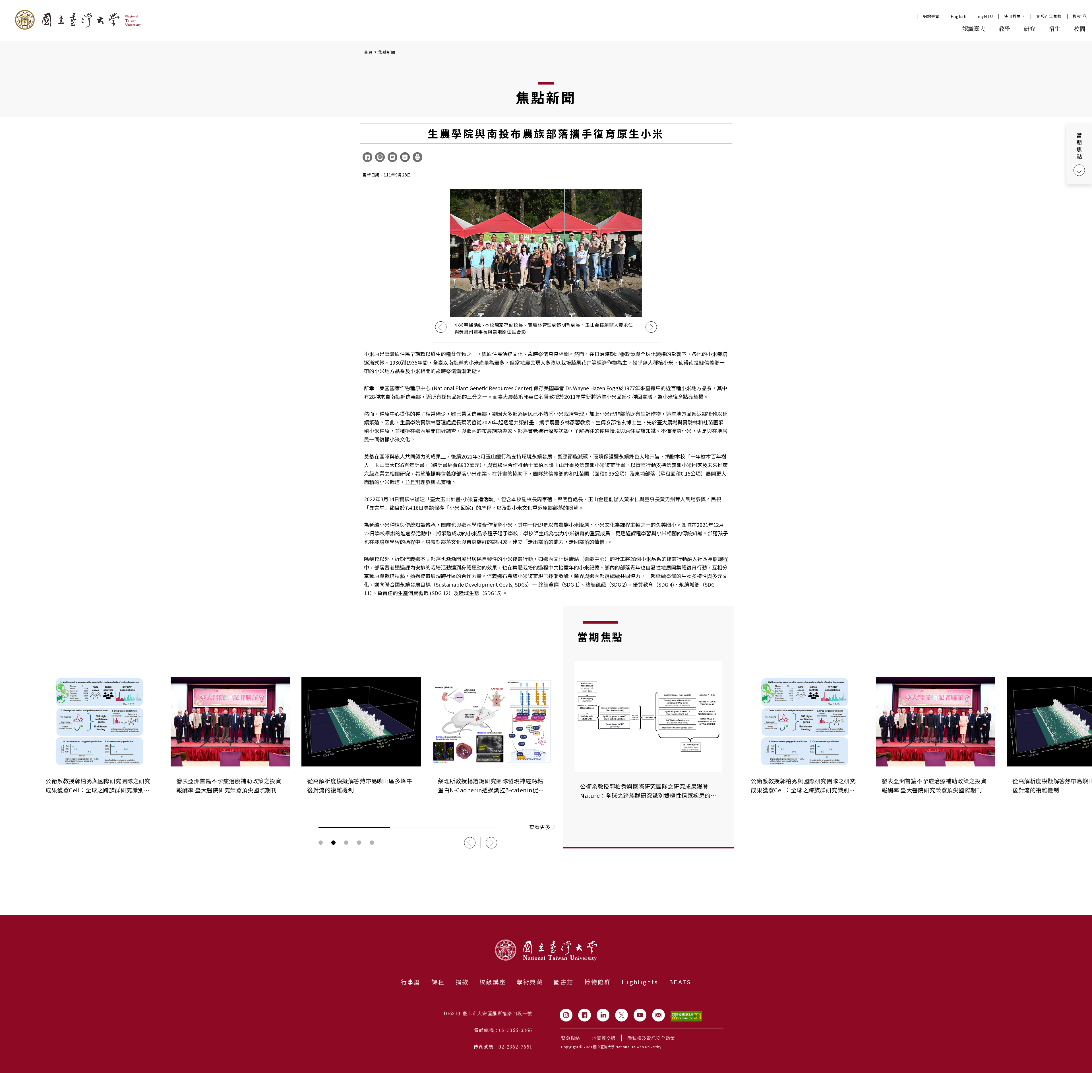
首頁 (368, 52)
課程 (437, 982)
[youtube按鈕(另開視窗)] (640, 1015)
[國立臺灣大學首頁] (78, 20)
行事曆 (411, 982)
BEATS (680, 982)
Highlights (640, 982)
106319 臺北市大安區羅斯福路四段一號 (487, 1013)
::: (943, 28)
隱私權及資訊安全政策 (651, 1038)
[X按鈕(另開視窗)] (621, 1015)
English (959, 16)
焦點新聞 (387, 52)
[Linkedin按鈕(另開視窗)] (603, 1015)
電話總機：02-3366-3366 (503, 1030)
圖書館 (564, 982)
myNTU (985, 16)
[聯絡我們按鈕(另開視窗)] (658, 1015)
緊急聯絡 (570, 1038)
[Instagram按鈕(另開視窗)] (566, 1015)
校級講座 (492, 982)
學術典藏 (530, 982)
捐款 (462, 982)
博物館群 (597, 982)
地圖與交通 (604, 1038)
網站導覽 (931, 16)
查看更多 (539, 827)
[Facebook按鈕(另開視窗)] (584, 1015)
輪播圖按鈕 (320, 842)
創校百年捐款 (1049, 16)
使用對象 (1012, 16)
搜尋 (1077, 16)
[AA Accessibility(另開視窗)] (686, 1016)
